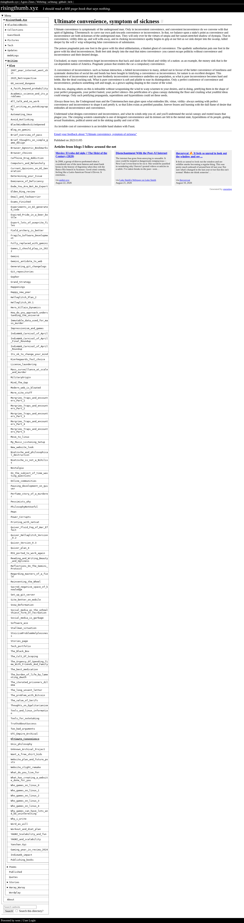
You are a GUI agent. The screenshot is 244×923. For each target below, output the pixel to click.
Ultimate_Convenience (25, 739)
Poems (12, 867)
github (62, 1)
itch (70, 1)
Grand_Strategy (21, 282)
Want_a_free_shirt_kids (26, 754)
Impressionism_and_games (27, 328)
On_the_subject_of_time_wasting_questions (29, 474)
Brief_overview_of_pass (26, 135)
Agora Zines (27, 1)
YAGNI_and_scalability (26, 839)
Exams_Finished (21, 201)
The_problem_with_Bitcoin (28, 695)
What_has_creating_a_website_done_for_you (29, 779)
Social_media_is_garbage (27, 618)
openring (227, 189)
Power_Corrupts (21, 517)
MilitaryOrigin (21, 377)
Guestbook (13, 35)
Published (15, 872)
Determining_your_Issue (26, 176)
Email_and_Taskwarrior (26, 196)
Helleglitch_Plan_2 (23, 297)
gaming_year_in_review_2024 (29, 849)
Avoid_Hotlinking (22, 119)
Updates (13, 50)
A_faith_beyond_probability (29, 88)
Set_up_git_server (23, 594)
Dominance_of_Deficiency (27, 181)
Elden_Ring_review (23, 191)
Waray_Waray (17, 887)
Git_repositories (22, 271)
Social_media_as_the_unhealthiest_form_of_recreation (29, 611)
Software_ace (19, 623)
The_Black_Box (20, 651)
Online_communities (23, 481)
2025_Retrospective (23, 78)
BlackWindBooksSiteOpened (28, 124)
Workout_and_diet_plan (26, 829)
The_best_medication (24, 669)
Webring (41, 1)
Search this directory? (31, 910)
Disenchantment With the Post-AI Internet (141, 153)
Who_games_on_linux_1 (25, 790)
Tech (10, 45)
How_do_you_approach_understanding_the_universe (29, 314)
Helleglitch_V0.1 (22, 302)
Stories (14, 882)
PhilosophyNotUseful (24, 506)
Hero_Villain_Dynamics (26, 307)
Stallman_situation (23, 628)
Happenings (18, 287)
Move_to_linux (20, 437)
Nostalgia (17, 468)
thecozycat (185, 180)
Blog (12, 65)
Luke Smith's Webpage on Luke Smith (137, 180)
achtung (52, 1)
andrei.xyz (64, 180)
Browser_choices (21, 153)
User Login (29, 920)
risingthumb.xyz (9, 1)
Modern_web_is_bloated (26, 387)
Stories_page (19, 641)
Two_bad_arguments (23, 728)
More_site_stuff (21, 392)
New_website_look (22, 447)
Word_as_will (19, 824)
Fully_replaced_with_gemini (29, 243)
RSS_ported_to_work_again (28, 553)
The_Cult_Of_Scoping (24, 656)
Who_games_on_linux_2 (25, 795)
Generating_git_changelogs (28, 266)
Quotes (13, 877)
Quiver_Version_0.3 (23, 542)
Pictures (13, 40)
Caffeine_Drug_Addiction (27, 158)
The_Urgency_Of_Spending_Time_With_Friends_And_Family (29, 663)
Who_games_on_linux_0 (25, 785)
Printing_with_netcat (25, 522)
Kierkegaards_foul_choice (28, 359)
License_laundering (23, 364)
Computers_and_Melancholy (28, 163)
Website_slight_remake (26, 767)
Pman (13, 511)
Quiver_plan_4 (20, 548)
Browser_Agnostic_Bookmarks (29, 148)
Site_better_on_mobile (26, 599)
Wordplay (15, 892)
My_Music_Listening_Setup (28, 442)
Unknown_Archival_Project (28, 749)
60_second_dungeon (23, 83)
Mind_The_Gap (19, 382)
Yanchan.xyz (18, 844)
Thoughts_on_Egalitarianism (29, 705)
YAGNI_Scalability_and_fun (28, 834)
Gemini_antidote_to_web (26, 261)
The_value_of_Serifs (24, 700)
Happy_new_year (21, 292)
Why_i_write (18, 818)
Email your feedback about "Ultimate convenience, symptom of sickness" (95, 134)
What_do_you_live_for (25, 772)
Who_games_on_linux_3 (25, 800)
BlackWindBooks (18, 25)
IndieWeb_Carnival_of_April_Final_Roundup (29, 339)
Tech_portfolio (21, 646)
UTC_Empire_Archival (24, 733)
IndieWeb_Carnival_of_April (29, 333)
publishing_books (22, 859)
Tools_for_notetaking (25, 718)
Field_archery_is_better (27, 230)
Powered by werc (11, 920)
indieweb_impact (21, 854)
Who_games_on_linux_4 (25, 806)
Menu (7, 15)
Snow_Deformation (22, 605)
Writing (13, 60)
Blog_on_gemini (21, 129)
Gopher (15, 276)
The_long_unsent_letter (26, 690)
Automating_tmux (21, 114)
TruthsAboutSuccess (23, 723)
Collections (15, 30)
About (10, 899)
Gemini (15, 256)
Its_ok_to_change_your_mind (29, 354)
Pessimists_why (21, 501)
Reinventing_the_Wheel (26, 581)
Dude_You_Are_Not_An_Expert (29, 186)
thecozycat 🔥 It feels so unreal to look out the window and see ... (201, 155)
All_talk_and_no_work (25, 101)
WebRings (13, 55)
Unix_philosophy (21, 744)
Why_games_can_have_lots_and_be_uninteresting (29, 812)
